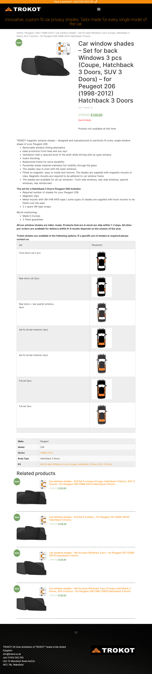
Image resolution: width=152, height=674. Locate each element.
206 (37, 33)
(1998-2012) (47, 33)
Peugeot (29, 33)
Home (20, 33)
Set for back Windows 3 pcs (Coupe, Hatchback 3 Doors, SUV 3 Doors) (76, 464)
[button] (99, 9)
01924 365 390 (86, 1)
